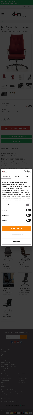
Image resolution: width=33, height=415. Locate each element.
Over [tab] (27, 176)
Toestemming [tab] (6, 176)
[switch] (28, 210)
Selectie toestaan (16, 235)
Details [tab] (16, 176)
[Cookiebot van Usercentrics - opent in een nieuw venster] (23, 171)
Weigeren (16, 241)
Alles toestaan (16, 228)
